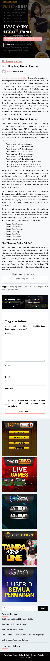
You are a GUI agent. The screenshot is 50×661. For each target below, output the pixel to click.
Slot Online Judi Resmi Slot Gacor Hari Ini (17, 619)
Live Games (18, 61)
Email (8, 377)
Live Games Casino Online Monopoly (34, 301)
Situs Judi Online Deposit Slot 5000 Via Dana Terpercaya (23, 635)
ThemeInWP (24, 658)
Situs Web (9, 389)
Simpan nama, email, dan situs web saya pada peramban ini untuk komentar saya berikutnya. (26, 403)
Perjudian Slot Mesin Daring (12, 629)
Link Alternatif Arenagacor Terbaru (15, 640)
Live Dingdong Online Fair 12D (12, 301)
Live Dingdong (7, 61)
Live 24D (28, 287)
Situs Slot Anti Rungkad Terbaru (14, 624)
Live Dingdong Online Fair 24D (14, 78)
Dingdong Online (16, 287)
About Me (11, 45)
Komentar (9, 333)
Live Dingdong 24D (41, 287)
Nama (8, 365)
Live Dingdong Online (10, 289)
